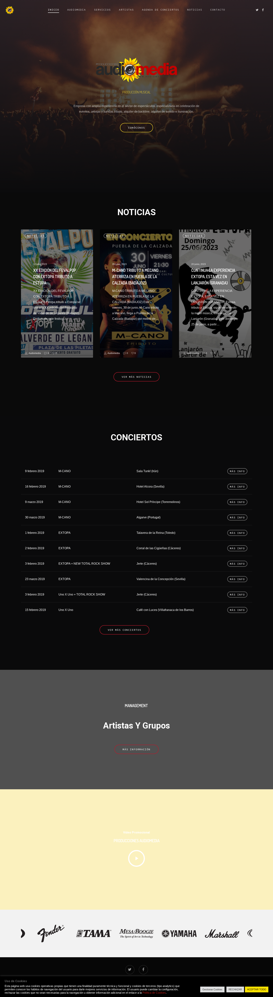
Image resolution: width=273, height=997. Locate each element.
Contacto (217, 9)
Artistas (126, 9)
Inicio (53, 9)
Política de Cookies (154, 992)
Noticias (194, 9)
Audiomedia (76, 9)
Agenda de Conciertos (160, 9)
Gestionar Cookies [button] (212, 989)
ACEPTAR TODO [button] (256, 989)
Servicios (102, 9)
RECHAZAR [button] (235, 989)
